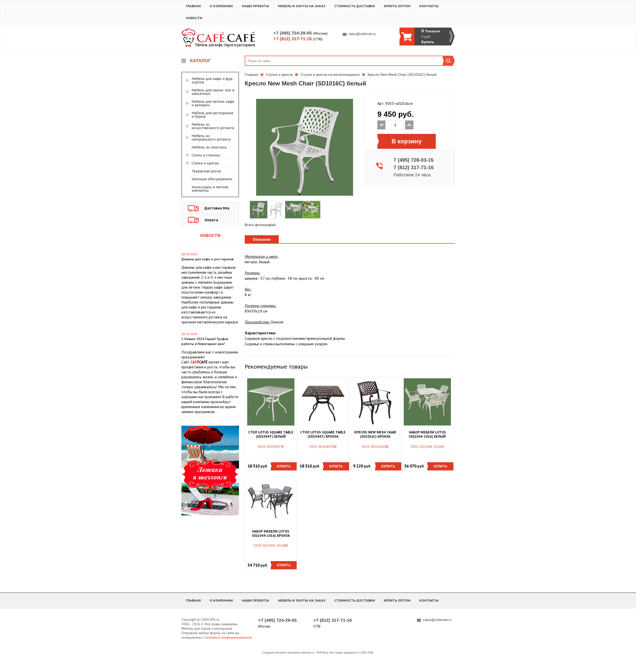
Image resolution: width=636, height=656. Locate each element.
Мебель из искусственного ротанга (213, 126)
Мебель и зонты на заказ (301, 6)
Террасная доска (206, 171)
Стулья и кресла (205, 163)
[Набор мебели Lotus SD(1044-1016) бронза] (270, 500)
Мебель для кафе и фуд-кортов (213, 80)
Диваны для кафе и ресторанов (207, 259)
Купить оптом (397, 6)
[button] (284, 466)
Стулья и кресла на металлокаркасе (330, 75)
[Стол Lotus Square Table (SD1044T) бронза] (323, 401)
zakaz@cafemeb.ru (362, 34)
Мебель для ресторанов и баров (212, 115)
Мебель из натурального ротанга (211, 138)
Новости (194, 18)
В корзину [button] (407, 141)
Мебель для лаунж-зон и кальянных (213, 92)
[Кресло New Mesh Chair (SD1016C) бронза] (375, 401)
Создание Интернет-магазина (281, 652)
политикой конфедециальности (228, 637)
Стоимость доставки (354, 6)
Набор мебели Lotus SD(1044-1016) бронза (271, 533)
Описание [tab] (262, 239)
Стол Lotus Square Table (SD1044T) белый (270, 434)
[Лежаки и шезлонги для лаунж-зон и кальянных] (210, 470)
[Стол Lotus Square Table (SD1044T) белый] (270, 401)
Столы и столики (206, 155)
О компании (221, 6)
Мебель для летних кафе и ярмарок (213, 103)
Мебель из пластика (209, 147)
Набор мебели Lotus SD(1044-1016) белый (427, 434)
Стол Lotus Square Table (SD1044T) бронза (323, 434)
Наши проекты (255, 6)
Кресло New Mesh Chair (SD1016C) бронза (375, 434)
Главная (193, 6)
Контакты (428, 6)
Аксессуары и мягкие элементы (210, 189)
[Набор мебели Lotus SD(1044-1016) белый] (427, 401)
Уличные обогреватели (212, 179)
